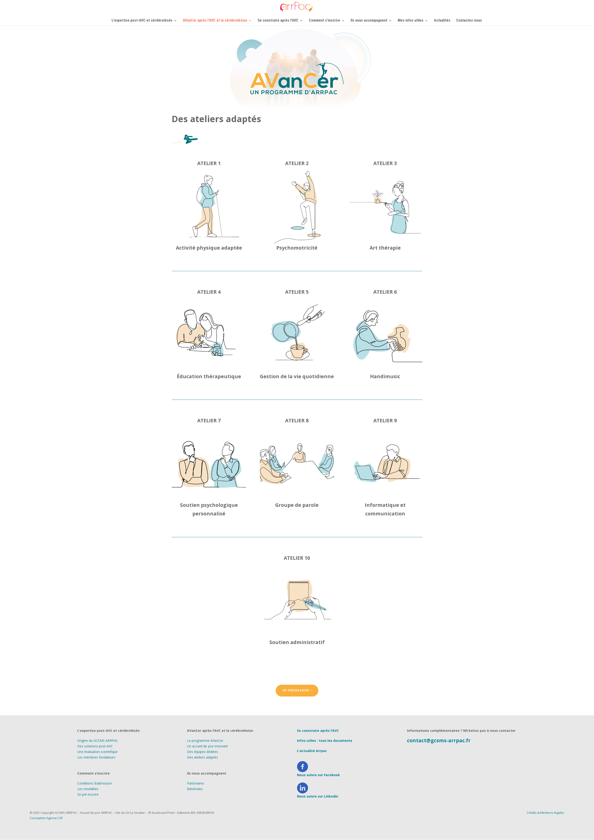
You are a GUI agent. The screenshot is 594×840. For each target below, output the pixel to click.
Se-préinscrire (296, 690)
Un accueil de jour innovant (207, 746)
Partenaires (195, 783)
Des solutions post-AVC (95, 746)
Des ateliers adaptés (202, 757)
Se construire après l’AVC (278, 21)
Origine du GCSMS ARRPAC (97, 740)
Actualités (442, 21)
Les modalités (87, 789)
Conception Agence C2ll (46, 818)
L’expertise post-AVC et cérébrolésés (142, 21)
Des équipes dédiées (202, 751)
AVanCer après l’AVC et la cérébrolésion (215, 21)
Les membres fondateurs (96, 757)
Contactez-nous (469, 21)
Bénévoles (195, 789)
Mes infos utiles (410, 21)
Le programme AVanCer (205, 740)
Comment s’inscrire (324, 21)
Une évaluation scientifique (97, 751)
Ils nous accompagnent (369, 21)
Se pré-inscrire (88, 794)
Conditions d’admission (94, 783)
